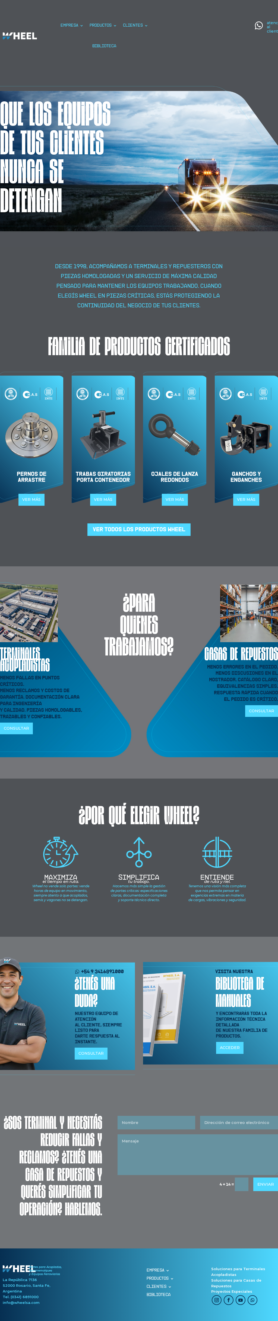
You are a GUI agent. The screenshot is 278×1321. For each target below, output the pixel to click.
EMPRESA (69, 25)
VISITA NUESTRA (234, 971)
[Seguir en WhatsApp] (252, 1300)
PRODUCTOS (101, 25)
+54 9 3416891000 (102, 971)
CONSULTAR (16, 728)
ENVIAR (265, 1184)
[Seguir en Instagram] (217, 1300)
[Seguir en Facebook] (228, 1300)
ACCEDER (230, 1047)
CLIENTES (133, 25)
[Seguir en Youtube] (240, 1300)
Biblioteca (104, 46)
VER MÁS (31, 499)
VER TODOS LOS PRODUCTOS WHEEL (139, 530)
